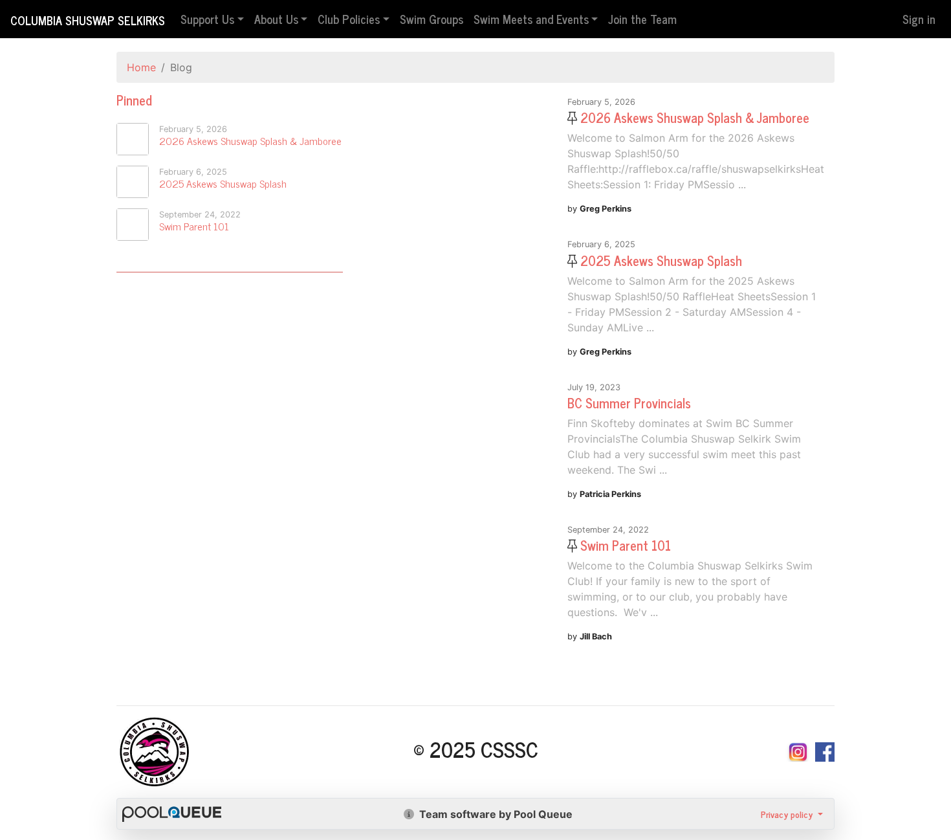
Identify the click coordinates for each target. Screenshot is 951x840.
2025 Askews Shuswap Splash (223, 183)
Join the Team (642, 18)
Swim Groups (431, 18)
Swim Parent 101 (194, 225)
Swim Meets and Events (531, 18)
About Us (276, 18)
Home (141, 67)
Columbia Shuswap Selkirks (87, 20)
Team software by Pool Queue (495, 814)
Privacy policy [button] (788, 813)
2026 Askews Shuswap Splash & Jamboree (250, 140)
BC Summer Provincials (629, 403)
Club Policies (349, 18)
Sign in (918, 18)
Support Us (207, 18)
